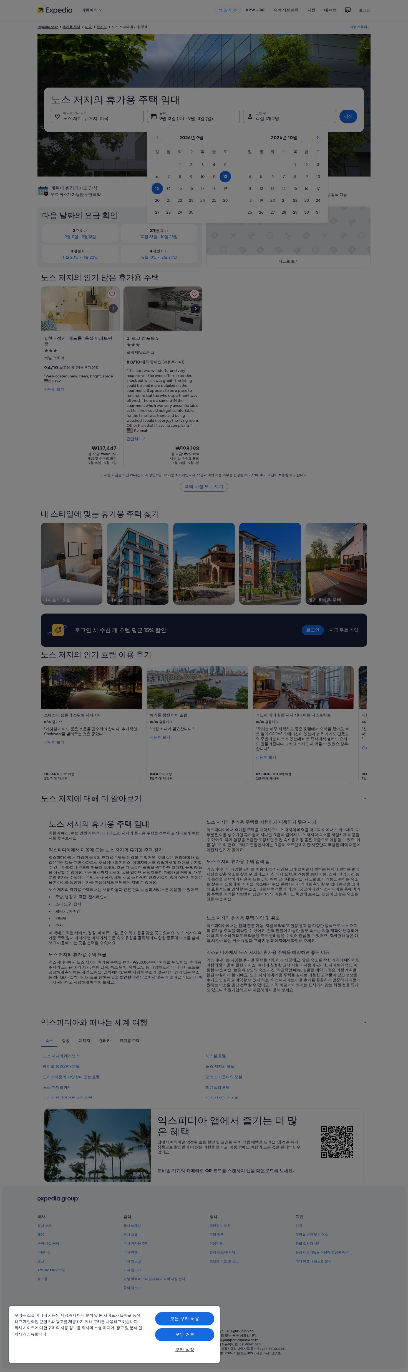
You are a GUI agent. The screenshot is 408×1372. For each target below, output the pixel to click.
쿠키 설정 (184, 1349)
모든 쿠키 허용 (184, 1318)
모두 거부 (184, 1334)
